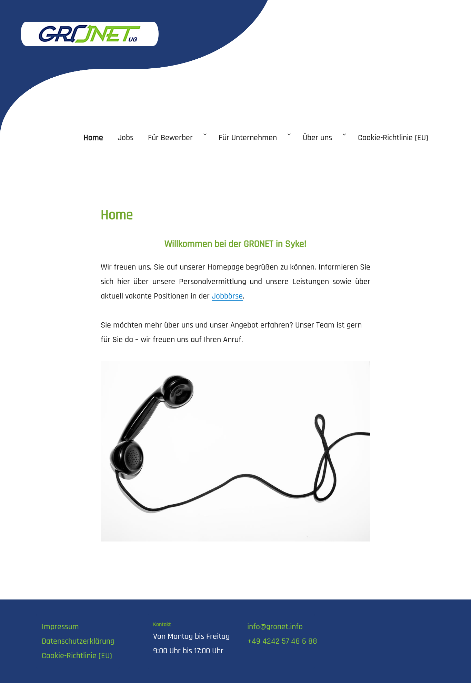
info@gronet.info (275, 627)
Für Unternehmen (248, 138)
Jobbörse (227, 296)
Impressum (60, 627)
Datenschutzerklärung (78, 641)
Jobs (125, 138)
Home (93, 138)
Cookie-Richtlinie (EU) (393, 138)
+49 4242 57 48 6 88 (282, 641)
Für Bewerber (170, 138)
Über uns (317, 138)
